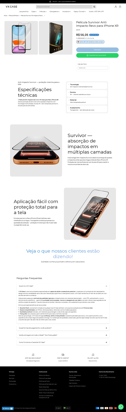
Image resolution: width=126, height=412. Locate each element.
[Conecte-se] (116, 7)
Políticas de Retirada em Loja (48, 384)
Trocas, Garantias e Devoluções (75, 376)
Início (5, 15)
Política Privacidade (45, 378)
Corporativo (12, 384)
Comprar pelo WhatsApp (97, 55)
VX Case (17, 408)
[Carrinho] (120, 7)
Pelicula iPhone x (14, 15)
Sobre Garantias (44, 387)
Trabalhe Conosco (74, 380)
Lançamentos (23, 11)
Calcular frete (82, 64)
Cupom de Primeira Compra (77, 386)
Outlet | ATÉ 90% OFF (96, 11)
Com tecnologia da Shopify (28, 408)
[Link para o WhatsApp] (121, 407)
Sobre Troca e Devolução (46, 393)
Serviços (11, 378)
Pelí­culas (42, 11)
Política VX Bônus (44, 375)
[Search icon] (94, 7)
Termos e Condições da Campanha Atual (46, 396)
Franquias (12, 375)
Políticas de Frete (44, 381)
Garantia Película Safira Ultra (48, 390)
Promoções (12, 381)
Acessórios (66, 11)
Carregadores (54, 11)
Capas (33, 11)
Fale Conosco (73, 383)
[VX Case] (11, 6)
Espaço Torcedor (79, 11)
